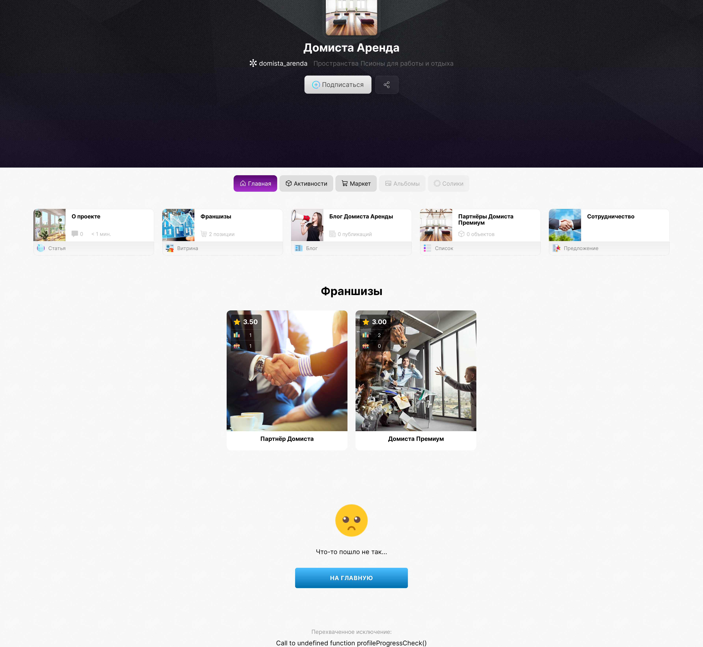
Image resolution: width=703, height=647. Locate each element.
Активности (309, 183)
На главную (351, 578)
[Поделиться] (387, 85)
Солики (452, 183)
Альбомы (406, 183)
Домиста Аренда (351, 47)
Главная (258, 183)
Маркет (359, 183)
